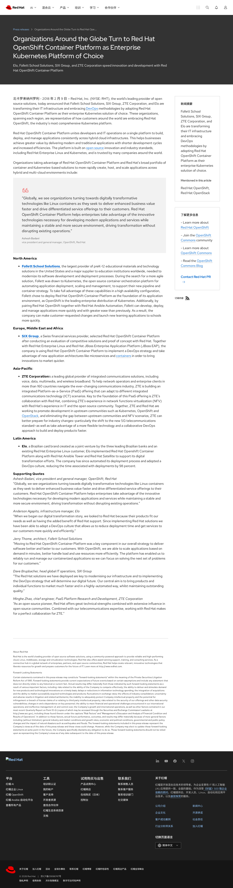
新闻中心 (198, 806)
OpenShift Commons (196, 253)
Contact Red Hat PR (196, 277)
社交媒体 (123, 800)
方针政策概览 (52, 880)
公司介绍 (160, 806)
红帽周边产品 (119, 869)
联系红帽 (74, 869)
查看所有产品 (13, 805)
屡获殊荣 (176, 796)
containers (123, 356)
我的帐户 (48, 789)
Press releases (21, 29)
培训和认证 (49, 784)
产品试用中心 (88, 784)
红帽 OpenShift (14, 794)
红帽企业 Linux (14, 789)
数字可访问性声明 (71, 880)
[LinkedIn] (157, 762)
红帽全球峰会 (137, 869)
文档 (45, 815)
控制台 (84, 800)
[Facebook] (175, 762)
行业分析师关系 (164, 826)
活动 (48, 869)
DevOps (92, 108)
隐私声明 (23, 880)
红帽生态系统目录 (53, 810)
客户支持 (48, 794)
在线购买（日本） (91, 794)
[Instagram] (192, 762)
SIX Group (30, 336)
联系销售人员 (125, 784)
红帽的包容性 (102, 869)
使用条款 (36, 880)
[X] (183, 762)
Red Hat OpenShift (195, 227)
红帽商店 (86, 789)
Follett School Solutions (41, 266)
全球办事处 (59, 869)
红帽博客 (87, 869)
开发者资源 (49, 800)
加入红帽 (198, 826)
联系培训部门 (125, 794)
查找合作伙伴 (50, 805)
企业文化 (160, 812)
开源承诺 (198, 812)
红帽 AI (10, 784)
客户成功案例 (163, 819)
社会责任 (198, 819)
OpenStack (30, 416)
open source (95, 148)
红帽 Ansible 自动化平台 (19, 800)
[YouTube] (166, 762)
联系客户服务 (125, 789)
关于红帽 (23, 869)
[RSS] (187, 298)
